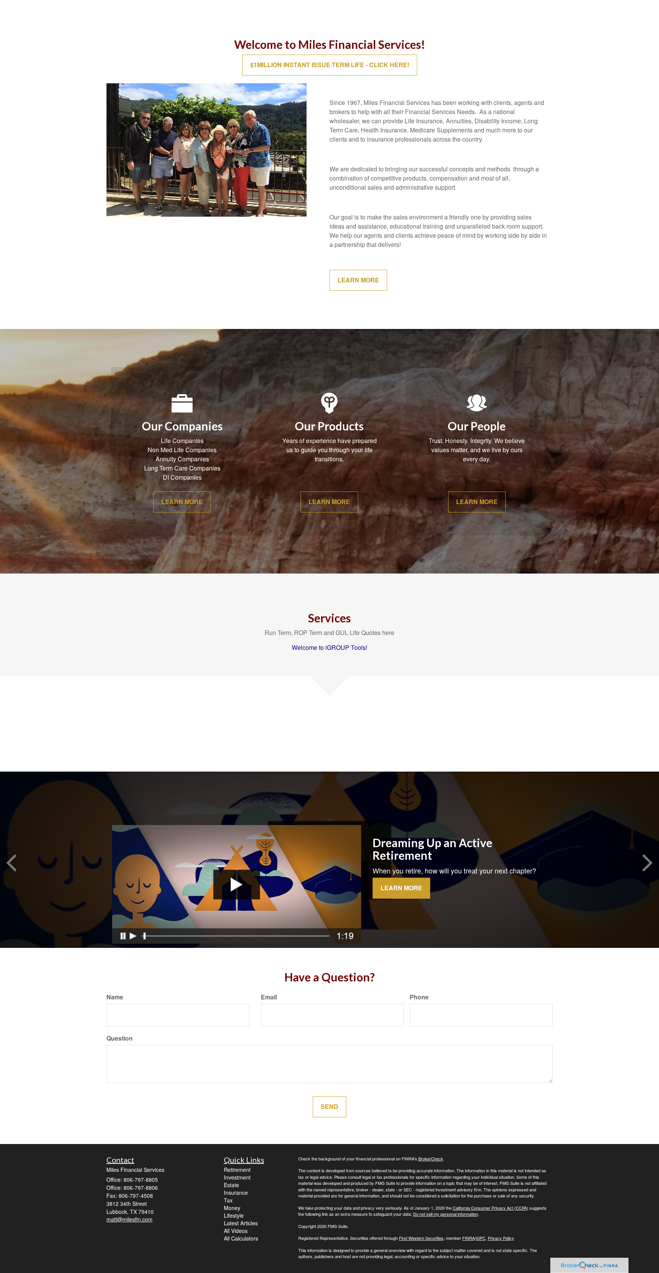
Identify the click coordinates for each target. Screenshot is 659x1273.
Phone (419, 997)
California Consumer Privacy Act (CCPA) (490, 1208)
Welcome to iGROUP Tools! (329, 647)
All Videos (236, 1230)
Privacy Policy (501, 1238)
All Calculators (241, 1238)
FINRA (468, 1238)
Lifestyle (234, 1215)
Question (119, 1038)
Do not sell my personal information (445, 1214)
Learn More (401, 887)
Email (269, 997)
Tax (228, 1200)
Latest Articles (241, 1223)
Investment (237, 1177)
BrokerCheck (430, 1158)
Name (114, 997)
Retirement (237, 1169)
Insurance (236, 1192)
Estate (231, 1185)
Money (232, 1208)
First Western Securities (421, 1238)
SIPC (480, 1238)
